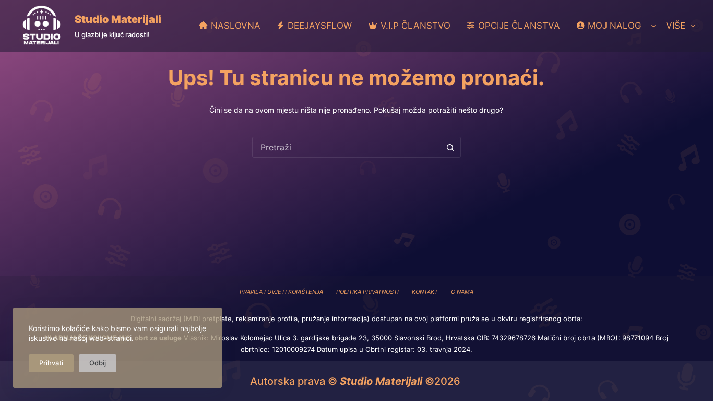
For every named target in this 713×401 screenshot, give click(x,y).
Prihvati (51, 363)
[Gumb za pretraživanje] (450, 147)
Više (675, 25)
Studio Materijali (118, 19)
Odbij (97, 363)
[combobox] (347, 147)
